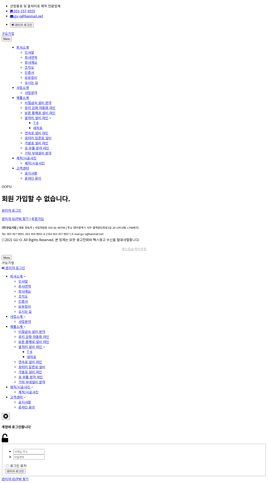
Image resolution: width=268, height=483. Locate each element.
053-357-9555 (24, 10)
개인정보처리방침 (134, 248)
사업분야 (31, 92)
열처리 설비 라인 (36, 117)
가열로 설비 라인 (36, 142)
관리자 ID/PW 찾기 (15, 218)
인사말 (29, 52)
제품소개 (22, 97)
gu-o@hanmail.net (28, 15)
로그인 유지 (18, 465)
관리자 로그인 (23, 24)
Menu (6, 38)
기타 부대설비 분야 (38, 152)
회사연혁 (31, 57)
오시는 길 (31, 82)
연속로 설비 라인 (36, 132)
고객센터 (22, 168)
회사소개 (22, 47)
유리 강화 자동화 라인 (40, 107)
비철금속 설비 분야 (38, 102)
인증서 (29, 72)
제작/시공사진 (26, 158)
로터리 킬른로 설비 (38, 137)
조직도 (29, 67)
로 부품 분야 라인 (37, 147)
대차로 (38, 127)
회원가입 (37, 218)
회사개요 (31, 62)
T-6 (36, 122)
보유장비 (31, 77)
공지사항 (31, 173)
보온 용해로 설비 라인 (40, 112)
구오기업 (8, 33)
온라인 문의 (33, 178)
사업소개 (22, 87)
